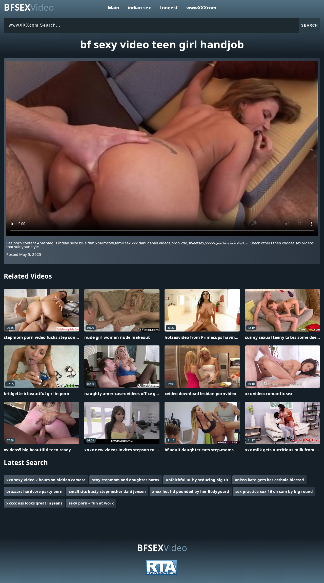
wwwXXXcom (201, 8)
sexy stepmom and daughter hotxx (125, 479)
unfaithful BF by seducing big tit (197, 479)
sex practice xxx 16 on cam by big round (274, 491)
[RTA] (161, 573)
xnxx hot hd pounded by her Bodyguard (190, 491)
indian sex (139, 8)
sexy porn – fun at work (91, 503)
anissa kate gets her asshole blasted (269, 479)
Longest (168, 8)
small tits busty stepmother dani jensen (107, 491)
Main (113, 8)
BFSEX (29, 7)
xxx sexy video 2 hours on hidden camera (46, 479)
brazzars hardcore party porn (34, 491)
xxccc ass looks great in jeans (34, 503)
